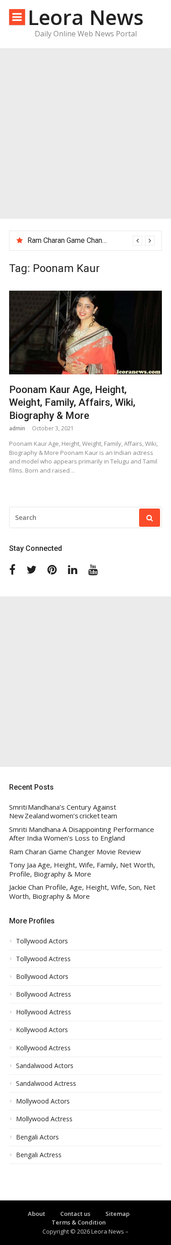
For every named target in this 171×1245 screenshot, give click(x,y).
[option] (91, 241)
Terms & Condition (79, 1222)
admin (17, 428)
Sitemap (117, 1214)
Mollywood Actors (43, 1101)
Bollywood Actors (42, 977)
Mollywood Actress (44, 1119)
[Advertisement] (85, 133)
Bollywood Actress (43, 994)
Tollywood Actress (43, 959)
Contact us (75, 1214)
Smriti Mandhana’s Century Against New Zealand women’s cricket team (63, 812)
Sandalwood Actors (44, 1066)
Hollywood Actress (43, 1012)
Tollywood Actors (42, 941)
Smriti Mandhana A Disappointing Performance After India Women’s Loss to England (81, 834)
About (36, 1214)
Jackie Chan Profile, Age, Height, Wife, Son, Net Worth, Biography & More (82, 892)
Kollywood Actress (43, 1048)
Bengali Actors (37, 1137)
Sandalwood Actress (46, 1083)
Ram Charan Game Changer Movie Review (93, 240)
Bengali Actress (39, 1155)
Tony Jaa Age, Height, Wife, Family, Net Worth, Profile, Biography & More (82, 869)
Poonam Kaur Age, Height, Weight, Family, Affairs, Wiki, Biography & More (72, 402)
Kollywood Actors (42, 1030)
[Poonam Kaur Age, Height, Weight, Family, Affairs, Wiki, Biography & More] (85, 332)
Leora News (86, 17)
